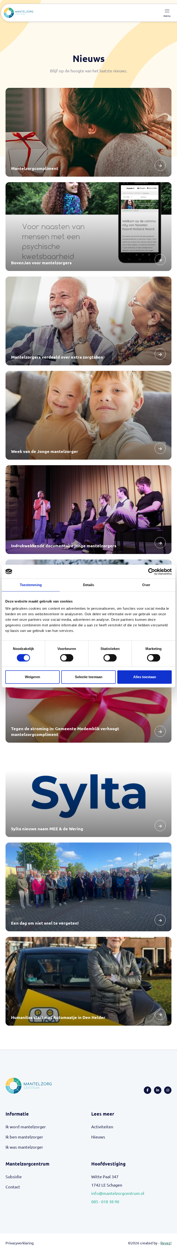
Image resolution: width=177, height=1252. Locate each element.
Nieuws (98, 1136)
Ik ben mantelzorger (24, 1136)
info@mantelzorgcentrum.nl (117, 1193)
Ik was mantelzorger (24, 1146)
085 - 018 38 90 (105, 1201)
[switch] (66, 657)
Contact (13, 1186)
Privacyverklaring (20, 1242)
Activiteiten (102, 1126)
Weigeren (32, 677)
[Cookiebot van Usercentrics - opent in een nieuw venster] (151, 571)
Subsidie (14, 1176)
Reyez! (165, 1242)
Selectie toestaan (88, 677)
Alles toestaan (144, 677)
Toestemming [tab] (31, 585)
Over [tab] (146, 585)
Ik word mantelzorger (26, 1126)
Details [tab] (88, 585)
